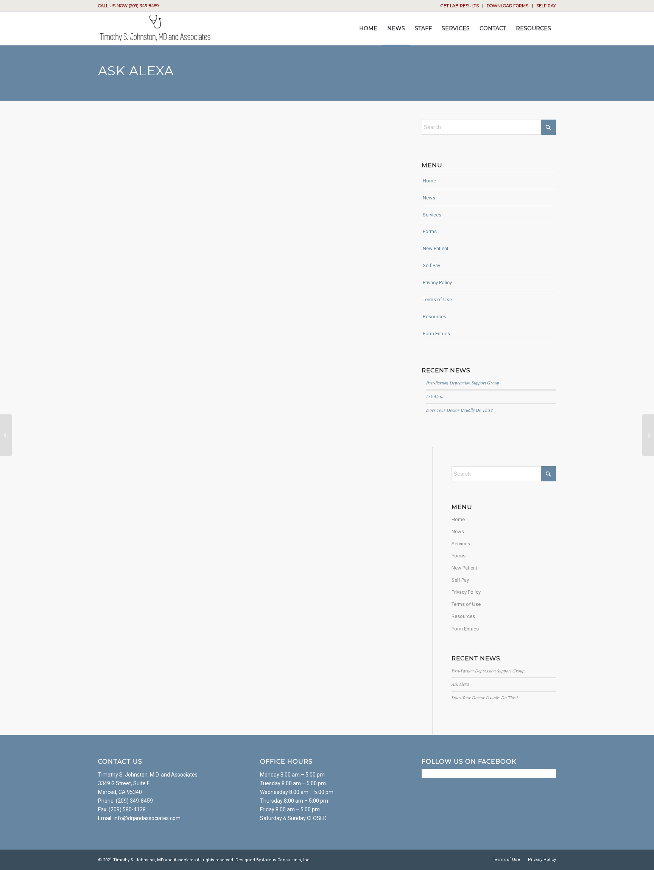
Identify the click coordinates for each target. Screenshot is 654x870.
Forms (430, 231)
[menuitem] (460, 6)
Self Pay (546, 5)
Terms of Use (437, 299)
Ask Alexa (435, 396)
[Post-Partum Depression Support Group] (648, 435)
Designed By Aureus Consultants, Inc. (273, 860)
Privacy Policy (437, 282)
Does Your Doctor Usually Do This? (459, 410)
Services (432, 215)
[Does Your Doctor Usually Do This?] (6, 435)
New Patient (435, 248)
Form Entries (436, 333)
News (429, 198)
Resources (434, 316)
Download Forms (507, 5)
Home (429, 181)
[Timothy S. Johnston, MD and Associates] (155, 28)
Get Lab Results (460, 5)
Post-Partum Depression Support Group (462, 383)
